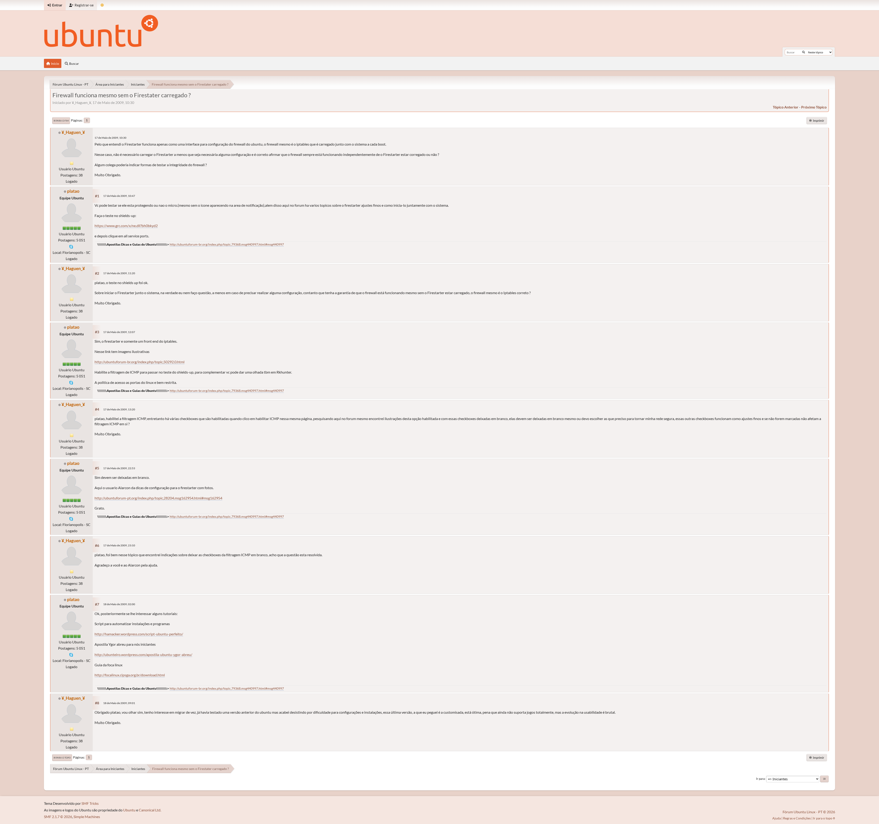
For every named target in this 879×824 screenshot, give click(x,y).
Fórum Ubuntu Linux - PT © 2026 (809, 812)
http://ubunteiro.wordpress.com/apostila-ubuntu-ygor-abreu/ (143, 654)
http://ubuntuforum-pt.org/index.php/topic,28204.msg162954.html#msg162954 (158, 498)
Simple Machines (86, 816)
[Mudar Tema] (102, 5)
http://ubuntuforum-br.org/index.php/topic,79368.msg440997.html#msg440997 (227, 244)
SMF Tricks (90, 803)
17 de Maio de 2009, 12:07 (119, 332)
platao (73, 191)
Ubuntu (129, 810)
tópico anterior (785, 107)
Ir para (760, 779)
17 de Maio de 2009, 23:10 (119, 545)
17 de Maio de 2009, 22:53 (119, 468)
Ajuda (776, 818)
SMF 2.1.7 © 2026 (58, 816)
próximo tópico (814, 107)
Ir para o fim (61, 120)
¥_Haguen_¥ (73, 132)
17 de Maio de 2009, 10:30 (110, 137)
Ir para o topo (62, 757)
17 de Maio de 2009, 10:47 (119, 195)
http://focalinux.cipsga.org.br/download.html (130, 675)
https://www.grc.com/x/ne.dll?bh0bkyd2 (126, 225)
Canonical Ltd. (150, 810)
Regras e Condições (797, 818)
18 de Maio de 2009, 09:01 (119, 703)
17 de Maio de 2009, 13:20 (119, 409)
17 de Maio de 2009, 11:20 (119, 273)
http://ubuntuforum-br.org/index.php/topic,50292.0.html (139, 362)
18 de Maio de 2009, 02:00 (119, 604)
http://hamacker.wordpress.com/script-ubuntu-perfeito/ (139, 634)
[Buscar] (803, 52)
